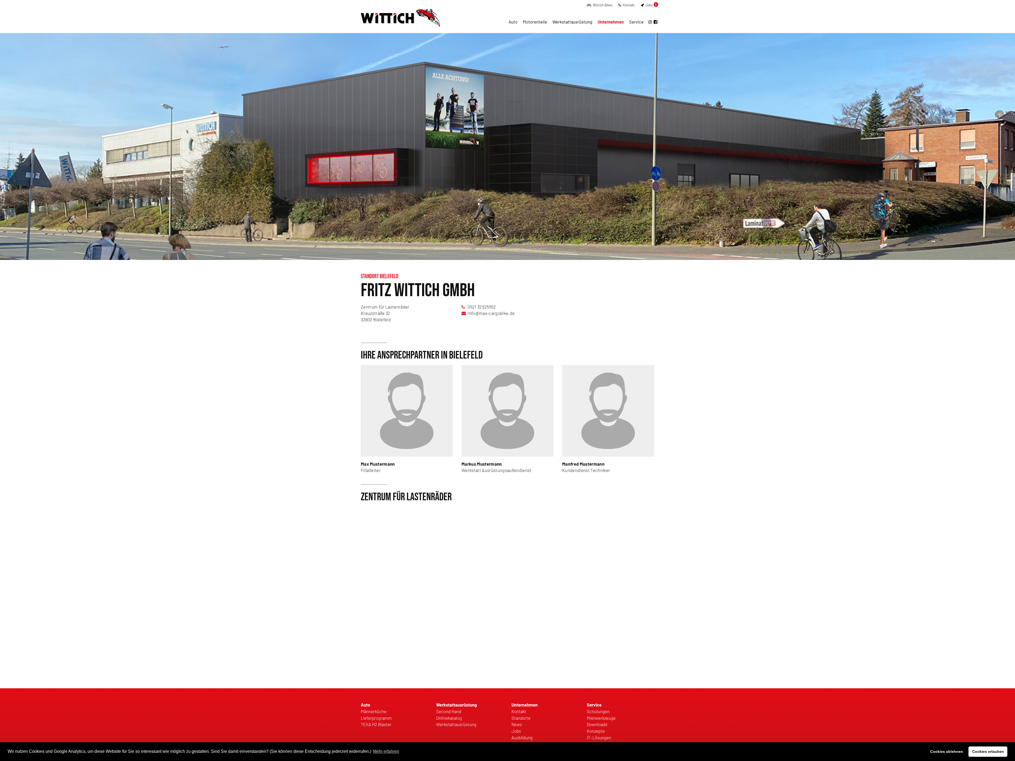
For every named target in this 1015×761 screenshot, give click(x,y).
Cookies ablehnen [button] (946, 751)
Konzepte (596, 731)
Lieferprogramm (376, 718)
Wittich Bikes (602, 5)
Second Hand (448, 711)
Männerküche (373, 711)
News (516, 724)
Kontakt (628, 5)
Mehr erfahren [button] (386, 751)
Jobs (651, 5)
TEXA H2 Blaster (376, 724)
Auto (513, 21)
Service (636, 21)
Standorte (520, 718)
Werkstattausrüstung (572, 21)
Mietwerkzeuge (601, 718)
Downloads (597, 724)
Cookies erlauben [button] (988, 751)
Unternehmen (611, 21)
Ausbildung (522, 737)
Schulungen (598, 711)
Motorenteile (535, 21)
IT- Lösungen (599, 737)
